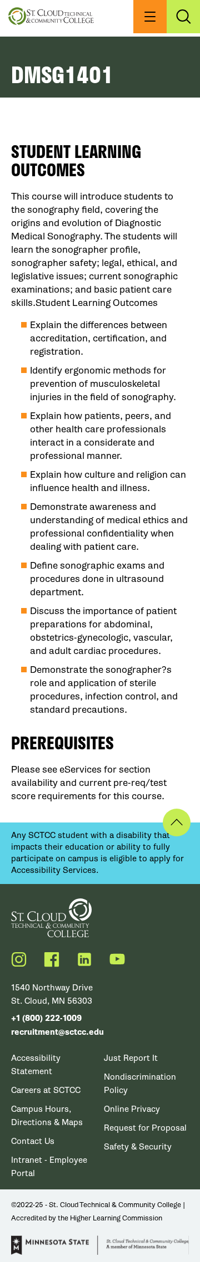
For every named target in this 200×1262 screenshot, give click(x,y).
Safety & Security (138, 1147)
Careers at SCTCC (46, 1090)
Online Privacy (132, 1109)
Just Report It (131, 1058)
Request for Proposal (145, 1128)
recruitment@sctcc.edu (57, 1032)
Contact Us (32, 1141)
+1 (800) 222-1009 (46, 1018)
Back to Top (177, 822)
